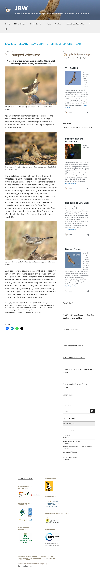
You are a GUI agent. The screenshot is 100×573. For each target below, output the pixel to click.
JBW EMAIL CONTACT (25, 479)
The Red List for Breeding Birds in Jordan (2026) (77, 127)
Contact (58, 24)
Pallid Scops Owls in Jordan (74, 358)
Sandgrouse (68, 395)
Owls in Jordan (69, 303)
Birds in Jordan (35, 24)
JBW (21, 8)
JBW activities (19, 24)
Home (7, 24)
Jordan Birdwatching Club (75, 24)
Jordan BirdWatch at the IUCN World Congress (77, 446)
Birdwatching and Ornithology (72, 441)
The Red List (66, 436)
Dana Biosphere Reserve (73, 346)
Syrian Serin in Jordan (71, 330)
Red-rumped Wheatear (22, 55)
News (49, 24)
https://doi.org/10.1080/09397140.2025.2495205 (23, 312)
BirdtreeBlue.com (25, 566)
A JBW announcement (70, 457)
